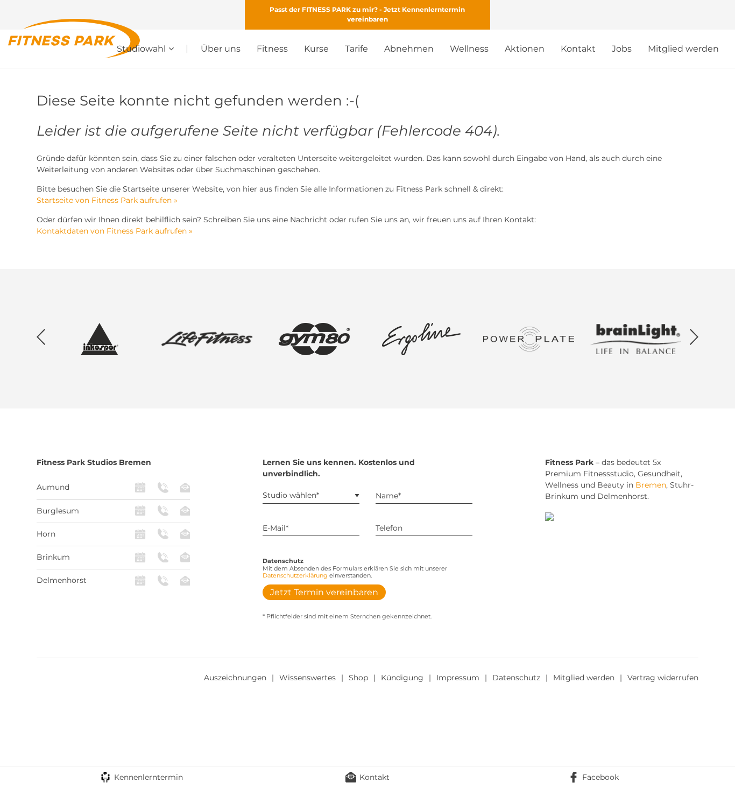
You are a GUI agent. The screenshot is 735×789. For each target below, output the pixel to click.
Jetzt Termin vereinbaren (324, 592)
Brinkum (53, 557)
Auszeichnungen (235, 677)
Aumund (53, 487)
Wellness (469, 49)
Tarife (356, 49)
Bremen (650, 485)
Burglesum (58, 511)
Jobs (622, 49)
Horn (46, 534)
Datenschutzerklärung (295, 575)
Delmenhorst (62, 580)
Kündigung (402, 677)
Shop (358, 677)
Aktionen (525, 49)
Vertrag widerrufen (662, 677)
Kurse (316, 49)
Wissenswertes (307, 677)
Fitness (272, 49)
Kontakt (578, 49)
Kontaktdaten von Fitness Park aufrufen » (115, 231)
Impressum (457, 677)
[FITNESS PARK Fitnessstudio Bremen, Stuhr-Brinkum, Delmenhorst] (74, 38)
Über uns (221, 49)
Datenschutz (516, 677)
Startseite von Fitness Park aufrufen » (107, 200)
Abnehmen (409, 49)
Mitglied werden (683, 49)
